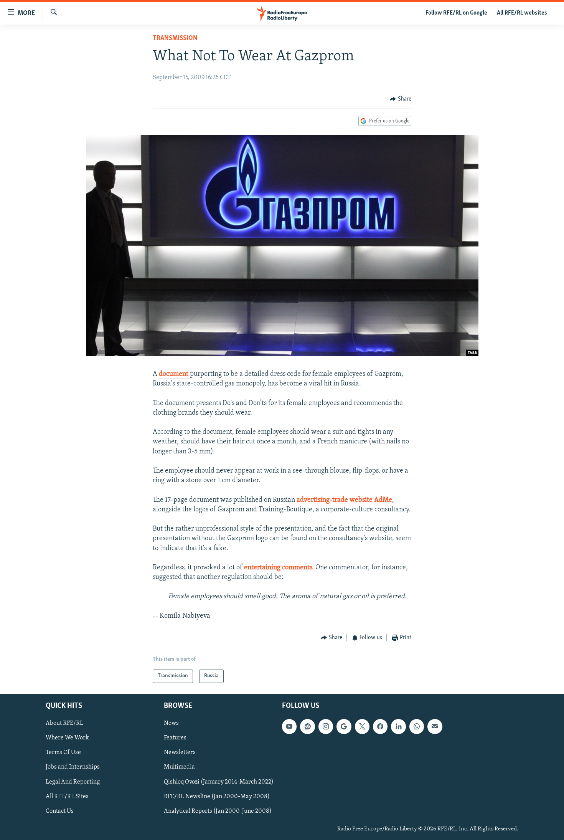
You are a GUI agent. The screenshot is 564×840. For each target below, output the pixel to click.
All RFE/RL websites (522, 13)
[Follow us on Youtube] (289, 726)
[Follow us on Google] (343, 726)
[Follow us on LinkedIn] (398, 726)
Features (175, 738)
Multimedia (179, 767)
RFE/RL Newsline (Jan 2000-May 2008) (217, 796)
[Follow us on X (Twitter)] (362, 726)
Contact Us (60, 811)
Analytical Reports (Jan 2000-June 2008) (218, 811)
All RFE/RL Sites (67, 796)
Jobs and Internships (73, 767)
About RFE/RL (64, 723)
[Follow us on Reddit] (307, 726)
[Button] (400, 99)
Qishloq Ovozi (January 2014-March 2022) (219, 782)
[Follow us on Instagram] (325, 726)
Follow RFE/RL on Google (456, 13)
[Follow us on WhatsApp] (416, 726)
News (171, 723)
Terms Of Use (63, 752)
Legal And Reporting (73, 782)
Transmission (175, 38)
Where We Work (67, 738)
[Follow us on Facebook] (380, 726)
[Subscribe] (434, 726)
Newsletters (180, 752)
